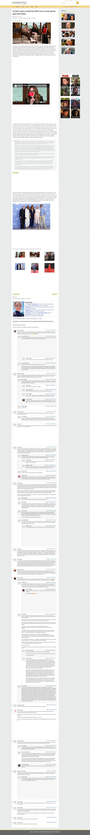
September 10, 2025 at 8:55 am (50, 393)
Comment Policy (36, 831)
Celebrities (18, 6)
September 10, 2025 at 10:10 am (50, 358)
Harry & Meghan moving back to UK (67, 13)
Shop (27, 6)
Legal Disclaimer (57, 831)
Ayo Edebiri (28, 18)
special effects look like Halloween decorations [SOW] (39, 309)
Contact (67, 0)
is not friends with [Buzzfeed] (38, 312)
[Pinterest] (75, 7)
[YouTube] (73, 7)
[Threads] (71, 7)
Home (31, 831)
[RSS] (77, 7)
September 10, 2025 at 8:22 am (52, 569)
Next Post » (54, 294)
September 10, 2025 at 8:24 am (52, 577)
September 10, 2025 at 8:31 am (50, 389)
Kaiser (16, 18)
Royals (23, 6)
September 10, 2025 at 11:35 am (51, 764)
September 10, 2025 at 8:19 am (50, 385)
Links (36, 6)
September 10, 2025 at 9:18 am (52, 740)
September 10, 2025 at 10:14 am (51, 497)
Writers (71, 0)
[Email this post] (21, 21)
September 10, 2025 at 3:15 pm (52, 817)
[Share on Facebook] (13, 21)
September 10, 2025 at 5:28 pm (52, 822)
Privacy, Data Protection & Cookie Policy (46, 831)
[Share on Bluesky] (17, 21)
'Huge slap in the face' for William (67, 47)
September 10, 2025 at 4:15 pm (51, 416)
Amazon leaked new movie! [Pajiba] (36, 305)
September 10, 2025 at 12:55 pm (51, 502)
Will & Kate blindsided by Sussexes (67, 21)
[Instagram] (67, 7)
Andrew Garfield (23, 18)
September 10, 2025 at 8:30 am (51, 582)
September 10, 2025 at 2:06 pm (51, 510)
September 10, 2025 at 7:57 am (52, 373)
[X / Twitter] (65, 7)
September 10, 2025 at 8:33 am (52, 704)
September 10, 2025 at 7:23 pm (51, 776)
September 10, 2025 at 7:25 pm (50, 525)
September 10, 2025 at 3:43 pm (50, 658)
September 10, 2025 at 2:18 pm (50, 650)
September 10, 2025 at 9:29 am (51, 336)
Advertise (77, 0)
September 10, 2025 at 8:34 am (50, 589)
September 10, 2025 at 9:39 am (52, 801)
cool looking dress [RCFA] (34, 311)
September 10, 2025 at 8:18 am (52, 548)
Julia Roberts (33, 18)
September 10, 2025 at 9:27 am (52, 770)
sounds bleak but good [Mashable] (34, 315)
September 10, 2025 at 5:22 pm (51, 685)
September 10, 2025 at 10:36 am (51, 807)
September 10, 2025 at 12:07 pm (50, 465)
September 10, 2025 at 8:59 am (52, 709)
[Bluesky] (64, 7)
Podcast (31, 6)
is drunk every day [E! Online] (34, 314)
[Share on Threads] (19, 21)
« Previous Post (16, 294)
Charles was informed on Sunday (67, 38)
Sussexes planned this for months (67, 30)
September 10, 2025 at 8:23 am (51, 471)
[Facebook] (69, 7)
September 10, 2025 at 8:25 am (51, 475)
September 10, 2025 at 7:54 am (52, 330)
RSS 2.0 (38, 318)
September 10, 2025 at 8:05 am (51, 379)
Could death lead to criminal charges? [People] (39, 304)
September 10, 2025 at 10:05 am (51, 745)
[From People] (16, 172)
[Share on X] (15, 21)
